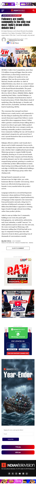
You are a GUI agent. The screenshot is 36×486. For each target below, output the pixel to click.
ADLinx (18, 452)
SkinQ (31, 242)
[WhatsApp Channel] (26, 473)
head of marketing (22, 242)
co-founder (16, 241)
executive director (8, 242)
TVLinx (18, 447)
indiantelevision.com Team (16, 40)
